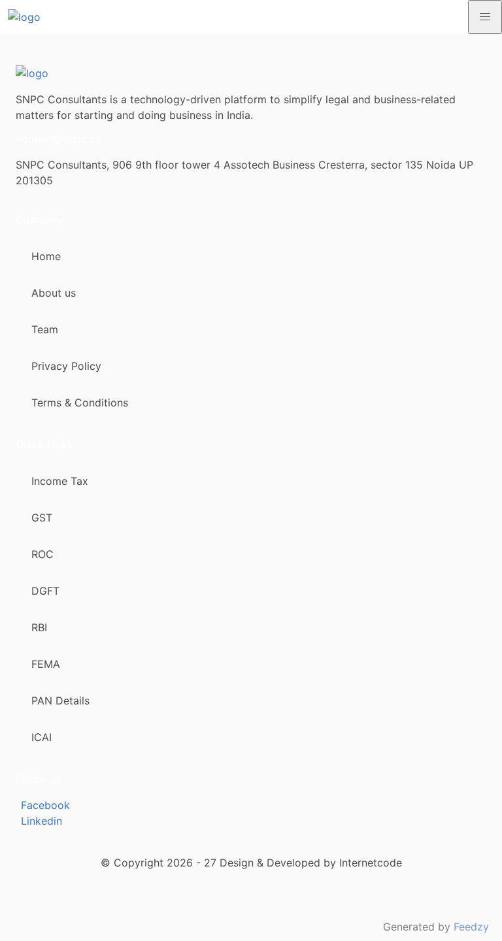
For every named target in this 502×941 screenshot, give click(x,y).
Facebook (45, 805)
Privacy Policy (66, 365)
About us (53, 292)
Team (44, 329)
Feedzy (471, 926)
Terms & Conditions (79, 402)
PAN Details (60, 700)
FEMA (45, 663)
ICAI (41, 737)
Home (46, 256)
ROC (42, 554)
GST (41, 517)
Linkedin (41, 820)
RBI (39, 627)
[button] (485, 17)
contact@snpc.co (59, 138)
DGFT (45, 590)
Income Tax (59, 480)
